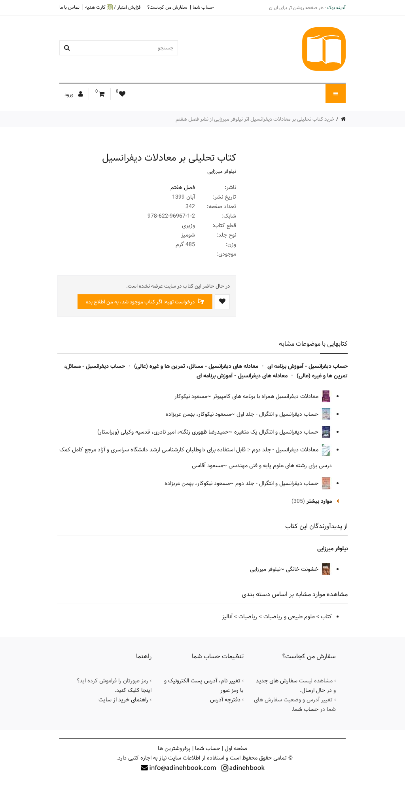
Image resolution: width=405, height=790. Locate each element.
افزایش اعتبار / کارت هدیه (113, 7)
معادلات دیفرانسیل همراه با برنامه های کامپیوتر (266, 396)
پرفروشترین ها (174, 748)
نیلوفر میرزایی (221, 171)
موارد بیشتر (319, 501)
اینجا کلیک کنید (133, 690)
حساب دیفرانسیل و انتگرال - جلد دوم (277, 483)
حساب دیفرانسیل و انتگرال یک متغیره (277, 432)
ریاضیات (247, 616)
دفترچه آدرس (225, 700)
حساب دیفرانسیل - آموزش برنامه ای (307, 366)
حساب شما (203, 7)
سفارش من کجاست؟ (167, 7)
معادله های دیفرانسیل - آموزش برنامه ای (242, 376)
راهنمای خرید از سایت (123, 700)
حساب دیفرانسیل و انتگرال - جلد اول (278, 414)
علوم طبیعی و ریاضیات (289, 616)
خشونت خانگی (303, 569)
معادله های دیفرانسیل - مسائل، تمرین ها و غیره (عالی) (196, 366)
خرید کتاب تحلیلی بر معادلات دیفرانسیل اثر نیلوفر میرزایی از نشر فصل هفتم (255, 119)
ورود (69, 94)
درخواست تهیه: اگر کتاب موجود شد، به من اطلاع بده (141, 301)
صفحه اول (236, 748)
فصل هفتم (182, 187)
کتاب (326, 616)
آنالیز (227, 616)
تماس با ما (69, 7)
